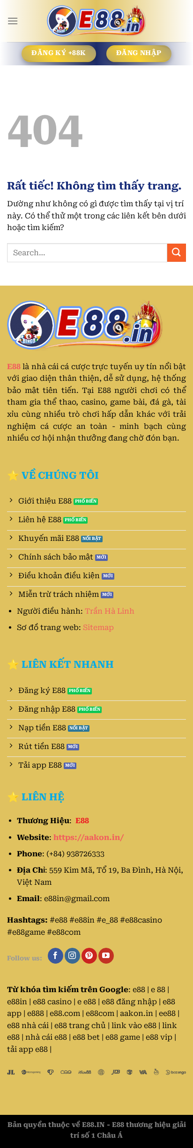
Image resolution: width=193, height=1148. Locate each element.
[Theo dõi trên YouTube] (106, 956)
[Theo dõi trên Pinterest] (89, 956)
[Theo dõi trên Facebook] (55, 956)
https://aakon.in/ (88, 837)
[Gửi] (176, 253)
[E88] (96, 21)
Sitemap (98, 627)
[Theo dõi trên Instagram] (72, 956)
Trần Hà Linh (109, 611)
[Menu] (12, 20)
